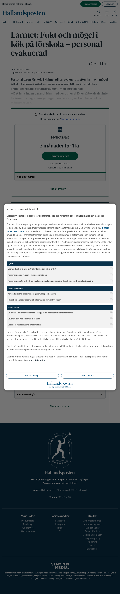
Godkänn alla (88, 375)
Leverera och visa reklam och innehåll (24, 318)
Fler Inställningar (32, 375)
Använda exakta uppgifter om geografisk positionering (32, 293)
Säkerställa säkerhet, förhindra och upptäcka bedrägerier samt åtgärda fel (40, 312)
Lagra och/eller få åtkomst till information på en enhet (32, 269)
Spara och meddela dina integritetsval (24, 324)
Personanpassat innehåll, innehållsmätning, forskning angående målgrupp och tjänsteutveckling (50, 281)
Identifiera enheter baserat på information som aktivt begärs (34, 299)
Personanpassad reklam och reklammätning (27, 275)
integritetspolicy (37, 360)
